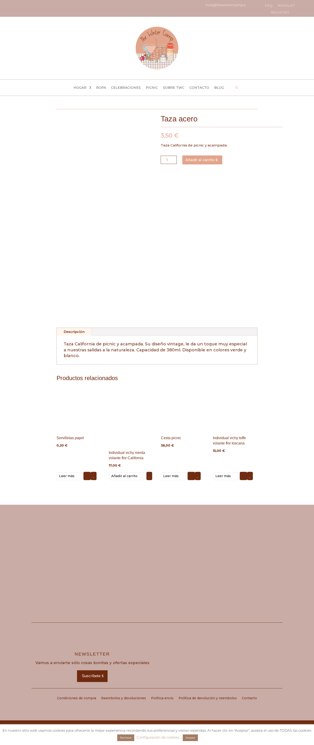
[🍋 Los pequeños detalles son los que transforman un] (188, 549)
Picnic (152, 88)
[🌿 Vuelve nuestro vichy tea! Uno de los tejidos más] (62, 549)
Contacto (199, 88)
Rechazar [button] (125, 737)
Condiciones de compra (76, 698)
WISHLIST (286, 6)
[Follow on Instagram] (12, 6)
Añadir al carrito (200, 160)
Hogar (80, 88)
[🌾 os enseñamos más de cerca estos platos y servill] (125, 549)
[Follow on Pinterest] (28, 6)
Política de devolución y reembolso (208, 698)
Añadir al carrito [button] (124, 476)
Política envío (162, 698)
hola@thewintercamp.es (227, 5)
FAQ (269, 6)
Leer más (66, 476)
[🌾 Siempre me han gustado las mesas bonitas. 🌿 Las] (251, 549)
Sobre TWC (173, 88)
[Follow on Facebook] (20, 6)
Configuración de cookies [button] (158, 737)
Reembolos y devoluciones (123, 698)
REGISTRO (280, 12)
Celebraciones (126, 88)
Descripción (74, 332)
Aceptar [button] (190, 737)
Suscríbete (91, 676)
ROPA (101, 88)
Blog (219, 88)
